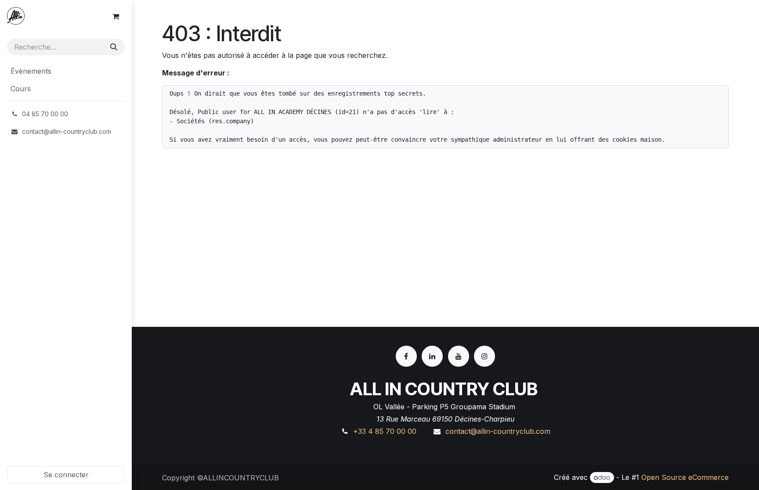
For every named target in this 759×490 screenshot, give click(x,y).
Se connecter (66, 474)
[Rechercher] (114, 47)
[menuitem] (66, 71)
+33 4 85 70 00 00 (384, 431)
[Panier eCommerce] (115, 16)
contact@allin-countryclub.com (497, 431)
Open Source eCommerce (685, 477)
